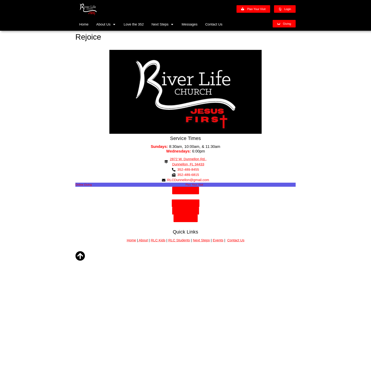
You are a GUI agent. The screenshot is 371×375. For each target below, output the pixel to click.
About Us (103, 24)
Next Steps (159, 24)
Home (83, 24)
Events (218, 240)
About (143, 240)
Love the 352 (134, 24)
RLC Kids (158, 240)
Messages (189, 24)
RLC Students (179, 240)
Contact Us (213, 24)
